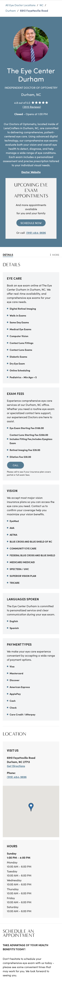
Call (15, 465)
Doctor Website (31, 172)
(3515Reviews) (32, 107)
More (55, 254)
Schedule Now (31, 223)
